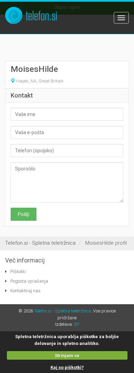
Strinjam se (67, 355)
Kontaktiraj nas (25, 290)
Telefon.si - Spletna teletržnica (62, 310)
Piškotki (18, 271)
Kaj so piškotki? (67, 367)
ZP (76, 324)
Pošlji (23, 214)
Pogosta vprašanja (29, 281)
